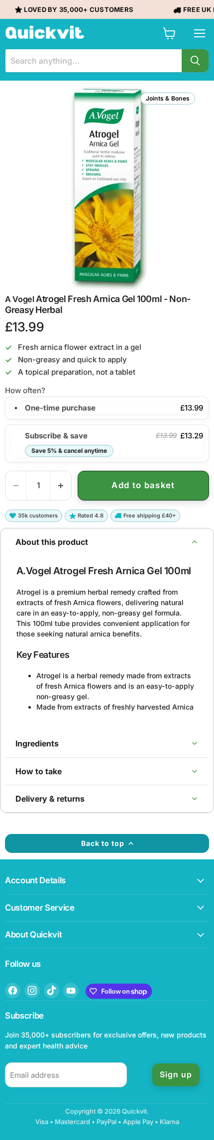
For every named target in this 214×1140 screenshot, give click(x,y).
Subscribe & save (66, 442)
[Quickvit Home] (45, 32)
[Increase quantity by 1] (60, 485)
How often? (25, 390)
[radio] (16, 408)
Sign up (176, 1074)
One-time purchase (60, 408)
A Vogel (19, 299)
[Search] (195, 60)
